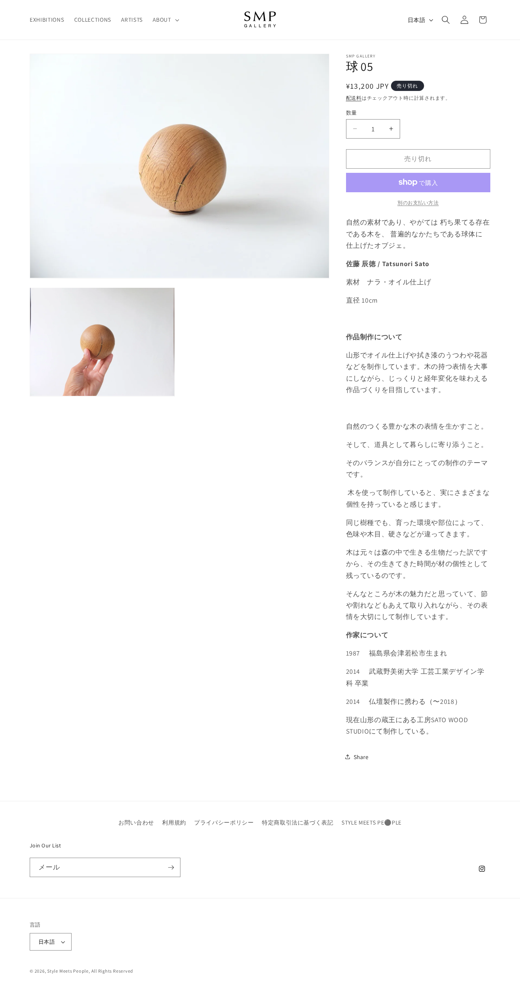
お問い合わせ (136, 822)
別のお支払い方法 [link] (418, 202)
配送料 (354, 98)
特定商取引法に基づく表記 (297, 822)
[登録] (171, 867)
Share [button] (361, 756)
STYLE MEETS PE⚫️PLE (371, 822)
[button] (165, 20)
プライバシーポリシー (224, 822)
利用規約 (174, 822)
